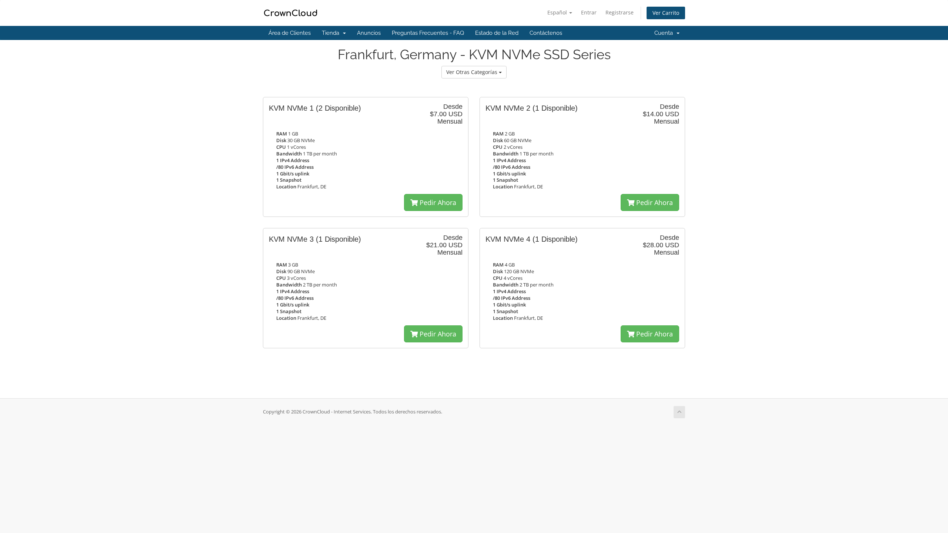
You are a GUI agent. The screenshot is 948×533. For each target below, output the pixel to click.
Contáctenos (546, 33)
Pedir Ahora (437, 202)
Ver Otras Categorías (472, 72)
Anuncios (369, 33)
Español (557, 12)
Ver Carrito (665, 12)
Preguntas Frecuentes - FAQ (428, 33)
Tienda (332, 33)
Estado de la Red (496, 33)
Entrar (589, 12)
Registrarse (619, 12)
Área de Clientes (289, 33)
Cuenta (665, 33)
